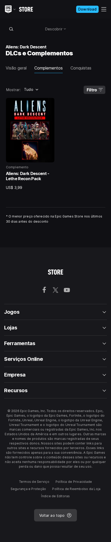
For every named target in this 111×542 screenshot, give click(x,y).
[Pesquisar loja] (11, 29)
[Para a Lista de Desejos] (48, 103)
